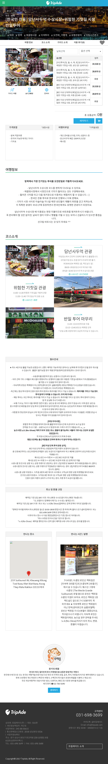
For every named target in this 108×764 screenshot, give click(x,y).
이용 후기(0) (79, 42)
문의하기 (54, 690)
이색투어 (45, 35)
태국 (12, 35)
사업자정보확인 (13, 735)
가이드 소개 (62, 42)
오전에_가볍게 (60, 35)
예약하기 (84, 121)
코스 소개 (45, 42)
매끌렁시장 (31, 35)
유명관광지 (76, 35)
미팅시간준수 (92, 35)
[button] (29, 573)
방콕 (20, 35)
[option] (29, 62)
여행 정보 (29, 42)
